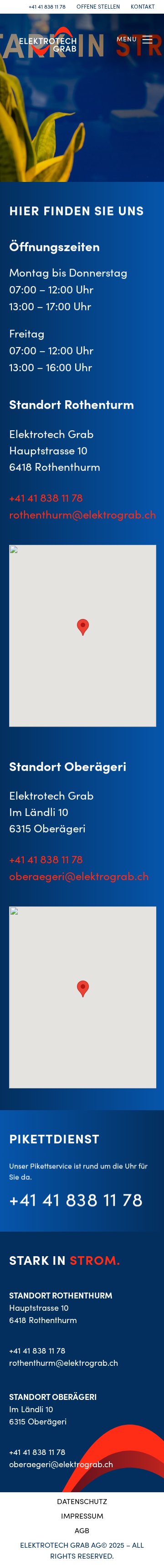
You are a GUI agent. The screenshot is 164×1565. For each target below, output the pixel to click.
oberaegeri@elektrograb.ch (79, 876)
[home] (45, 39)
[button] (136, 39)
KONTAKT (143, 7)
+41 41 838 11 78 (47, 7)
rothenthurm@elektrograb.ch (82, 514)
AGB (82, 1530)
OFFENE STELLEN (98, 7)
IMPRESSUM (82, 1515)
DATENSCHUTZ (82, 1501)
